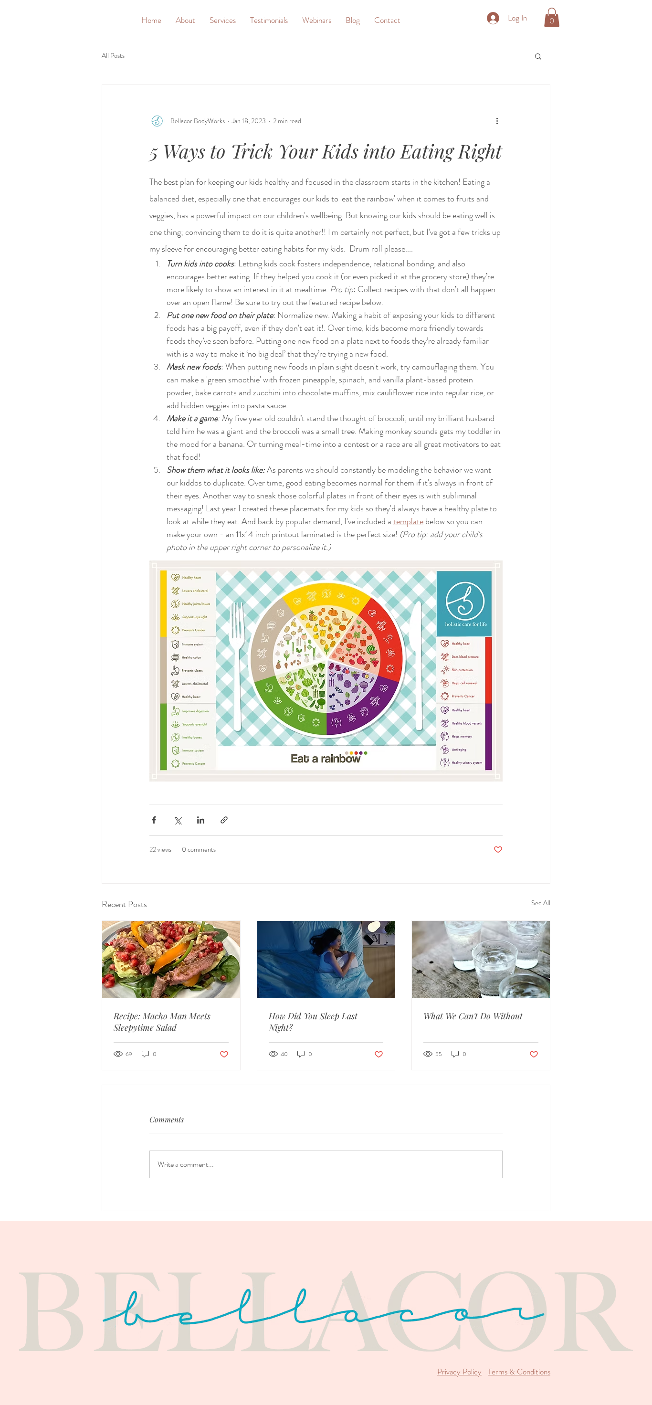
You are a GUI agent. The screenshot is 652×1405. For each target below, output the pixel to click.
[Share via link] (224, 819)
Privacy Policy (459, 1371)
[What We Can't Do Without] (481, 959)
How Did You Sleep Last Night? (313, 1021)
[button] (222, 20)
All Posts (113, 55)
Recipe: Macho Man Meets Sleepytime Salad (162, 1021)
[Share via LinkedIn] (200, 819)
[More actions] (497, 121)
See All (540, 903)
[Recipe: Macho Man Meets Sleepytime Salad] (171, 959)
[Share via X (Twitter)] (177, 819)
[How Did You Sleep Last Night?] (326, 959)
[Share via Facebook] (153, 819)
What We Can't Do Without (473, 1016)
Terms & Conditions (519, 1371)
